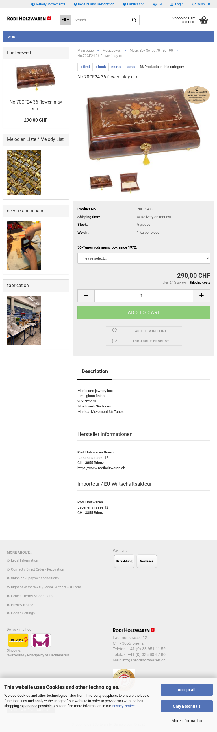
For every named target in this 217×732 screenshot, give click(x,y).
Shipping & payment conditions (35, 578)
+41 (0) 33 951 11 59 (147, 648)
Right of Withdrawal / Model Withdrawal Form (46, 587)
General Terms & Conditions (32, 596)
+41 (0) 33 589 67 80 (147, 654)
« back (100, 67)
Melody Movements (50, 4)
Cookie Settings (23, 613)
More (12, 37)
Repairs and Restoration (95, 4)
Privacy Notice (123, 706)
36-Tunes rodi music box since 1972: (107, 247)
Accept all (187, 689)
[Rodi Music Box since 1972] (29, 18)
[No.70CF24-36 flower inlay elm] (143, 127)
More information (187, 720)
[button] (157, 4)
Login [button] (178, 4)
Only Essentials (187, 706)
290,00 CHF (35, 120)
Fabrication (135, 4)
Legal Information (24, 560)
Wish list (203, 4)
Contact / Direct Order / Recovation (37, 569)
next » (116, 67)
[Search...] (134, 20)
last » (131, 67)
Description (95, 371)
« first (85, 67)
